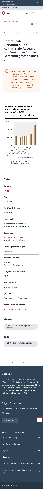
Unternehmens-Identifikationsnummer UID (20, 471)
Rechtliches (5, 486)
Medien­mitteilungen (11, 444)
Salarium (6, 457)
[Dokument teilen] (36, 23)
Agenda (6, 450)
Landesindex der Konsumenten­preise (19, 463)
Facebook (9, 408)
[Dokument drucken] (31, 23)
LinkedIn (8, 413)
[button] (39, 419)
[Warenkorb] (33, 13)
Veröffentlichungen (11, 437)
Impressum (13, 486)
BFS (8, 13)
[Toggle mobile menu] (39, 13)
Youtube (33, 408)
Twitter (22, 408)
